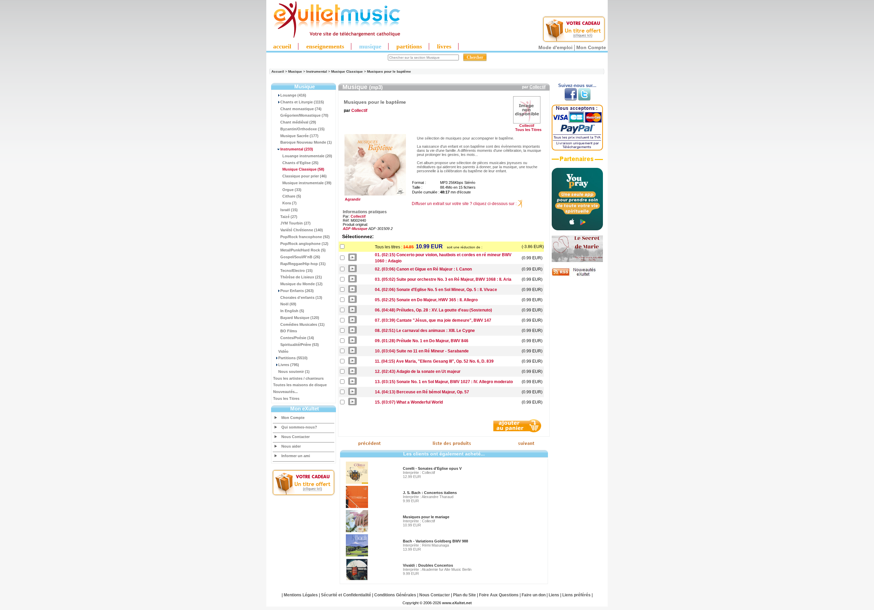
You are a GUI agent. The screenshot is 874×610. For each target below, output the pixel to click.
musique (370, 46)
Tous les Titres (286, 398)
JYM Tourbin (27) (295, 223)
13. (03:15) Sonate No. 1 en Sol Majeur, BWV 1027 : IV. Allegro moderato (444, 381)
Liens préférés (576, 595)
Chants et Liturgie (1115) (302, 102)
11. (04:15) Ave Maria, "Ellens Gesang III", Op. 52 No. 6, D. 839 (434, 361)
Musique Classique (347, 71)
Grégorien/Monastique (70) (304, 115)
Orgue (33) (291, 190)
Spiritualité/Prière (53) (299, 345)
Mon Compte (591, 47)
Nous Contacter (295, 437)
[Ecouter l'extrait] (577, 161)
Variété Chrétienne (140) (301, 230)
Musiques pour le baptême (389, 71)
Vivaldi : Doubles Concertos (428, 565)
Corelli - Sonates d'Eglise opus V (432, 468)
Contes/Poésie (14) (297, 338)
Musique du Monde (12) (301, 284)
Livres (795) (288, 365)
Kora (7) (289, 203)
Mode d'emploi (555, 47)
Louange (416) (293, 95)
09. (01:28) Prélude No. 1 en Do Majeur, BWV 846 (421, 340)
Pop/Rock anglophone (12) (304, 244)
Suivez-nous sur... (577, 85)
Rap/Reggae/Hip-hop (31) (303, 264)
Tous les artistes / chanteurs (298, 378)
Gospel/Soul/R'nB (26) (300, 257)
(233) (296, 149)
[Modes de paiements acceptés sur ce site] (577, 149)
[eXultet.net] (333, 36)
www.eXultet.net (457, 603)
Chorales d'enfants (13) (301, 297)
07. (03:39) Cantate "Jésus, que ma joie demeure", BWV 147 (433, 320)
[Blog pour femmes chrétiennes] (577, 260)
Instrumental (316, 71)
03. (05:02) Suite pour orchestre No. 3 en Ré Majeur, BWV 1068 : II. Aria (443, 279)
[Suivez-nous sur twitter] (584, 99)
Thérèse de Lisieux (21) (301, 277)
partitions (409, 46)
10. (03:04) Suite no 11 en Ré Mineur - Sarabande (422, 351)
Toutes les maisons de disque (300, 385)
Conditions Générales (395, 595)
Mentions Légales (301, 595)
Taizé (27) (288, 217)
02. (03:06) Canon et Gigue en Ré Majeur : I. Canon (423, 269)
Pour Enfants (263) (297, 291)
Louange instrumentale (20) (307, 156)
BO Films (288, 331)
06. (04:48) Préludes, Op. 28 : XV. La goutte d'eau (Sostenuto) (433, 310)
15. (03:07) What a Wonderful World (409, 402)
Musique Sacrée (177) (299, 136)
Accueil (277, 71)
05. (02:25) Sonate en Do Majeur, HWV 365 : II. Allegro (426, 299)
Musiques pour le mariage (426, 517)
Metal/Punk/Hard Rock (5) (303, 250)
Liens (554, 595)
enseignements (325, 46)
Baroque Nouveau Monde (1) (306, 142)
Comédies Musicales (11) (302, 324)
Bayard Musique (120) (299, 318)
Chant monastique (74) (301, 109)
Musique (295, 71)
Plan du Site (464, 595)
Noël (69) (288, 304)
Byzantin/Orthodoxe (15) (302, 129)
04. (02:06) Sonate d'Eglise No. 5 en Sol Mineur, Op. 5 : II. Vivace (436, 289)
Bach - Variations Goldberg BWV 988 (435, 541)
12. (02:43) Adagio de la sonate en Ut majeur (418, 371)
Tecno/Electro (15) (296, 270)
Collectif (538, 87)
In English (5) (292, 311)
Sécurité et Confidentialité (346, 595)
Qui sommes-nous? (299, 427)
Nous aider (291, 446)
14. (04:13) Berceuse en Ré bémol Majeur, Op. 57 (422, 392)
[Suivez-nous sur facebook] (570, 99)
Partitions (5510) (293, 358)
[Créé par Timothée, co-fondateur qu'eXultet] (577, 229)
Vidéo (283, 351)
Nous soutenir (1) (294, 371)
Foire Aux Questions (499, 595)
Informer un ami (295, 456)
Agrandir (352, 199)
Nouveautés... (285, 392)
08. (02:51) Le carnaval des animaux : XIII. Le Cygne (425, 330)
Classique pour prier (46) (304, 176)
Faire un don (534, 595)
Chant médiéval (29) (298, 122)
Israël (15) (289, 210)
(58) (303, 169)
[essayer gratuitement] (574, 41)
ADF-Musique (355, 229)
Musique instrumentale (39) (307, 183)
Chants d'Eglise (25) (300, 163)
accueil (282, 46)
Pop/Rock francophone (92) (305, 237)
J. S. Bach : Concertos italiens (430, 493)
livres (444, 46)
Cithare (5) (291, 196)
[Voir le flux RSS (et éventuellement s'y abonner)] (577, 275)
